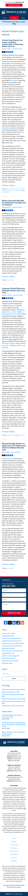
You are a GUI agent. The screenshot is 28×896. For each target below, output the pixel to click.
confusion (14, 80)
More (23, 18)
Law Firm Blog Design (14, 894)
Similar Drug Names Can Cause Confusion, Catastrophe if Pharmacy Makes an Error (12, 43)
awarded (22, 213)
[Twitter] (10, 623)
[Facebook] (6, 623)
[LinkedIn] (14, 623)
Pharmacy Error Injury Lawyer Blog (14, 12)
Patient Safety (5, 192)
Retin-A (19, 132)
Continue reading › (8, 185)
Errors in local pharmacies (11, 638)
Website (14, 841)
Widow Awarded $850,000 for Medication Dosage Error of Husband (14, 202)
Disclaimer (14, 848)
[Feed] (22, 623)
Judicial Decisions (8, 658)
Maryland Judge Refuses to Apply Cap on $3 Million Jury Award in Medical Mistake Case (14, 446)
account (13, 109)
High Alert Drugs (20, 189)
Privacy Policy (14, 845)
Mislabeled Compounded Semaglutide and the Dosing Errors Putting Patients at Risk (14, 724)
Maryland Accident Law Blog (11, 692)
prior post (8, 458)
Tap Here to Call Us (14, 5)
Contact (14, 18)
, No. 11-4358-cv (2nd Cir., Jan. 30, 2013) (14, 345)
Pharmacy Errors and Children (13, 643)
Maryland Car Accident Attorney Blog (13, 689)
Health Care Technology (10, 656)
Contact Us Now (14, 613)
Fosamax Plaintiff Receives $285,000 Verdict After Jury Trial (13, 290)
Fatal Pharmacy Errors (10, 661)
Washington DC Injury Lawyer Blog (12, 706)
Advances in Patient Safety (12, 646)
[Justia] (18, 623)
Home (4, 18)
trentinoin (5, 128)
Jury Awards (19, 190)
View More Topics (7, 663)
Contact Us (14, 857)
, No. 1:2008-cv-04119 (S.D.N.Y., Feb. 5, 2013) (13, 312)
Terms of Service (14, 851)
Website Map (14, 854)
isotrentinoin (9, 165)
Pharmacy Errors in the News (12, 651)
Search (14, 678)
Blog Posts (14, 861)
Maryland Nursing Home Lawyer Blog (13, 699)
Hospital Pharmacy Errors (8, 190)
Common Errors (11, 189)
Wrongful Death (8, 653)
